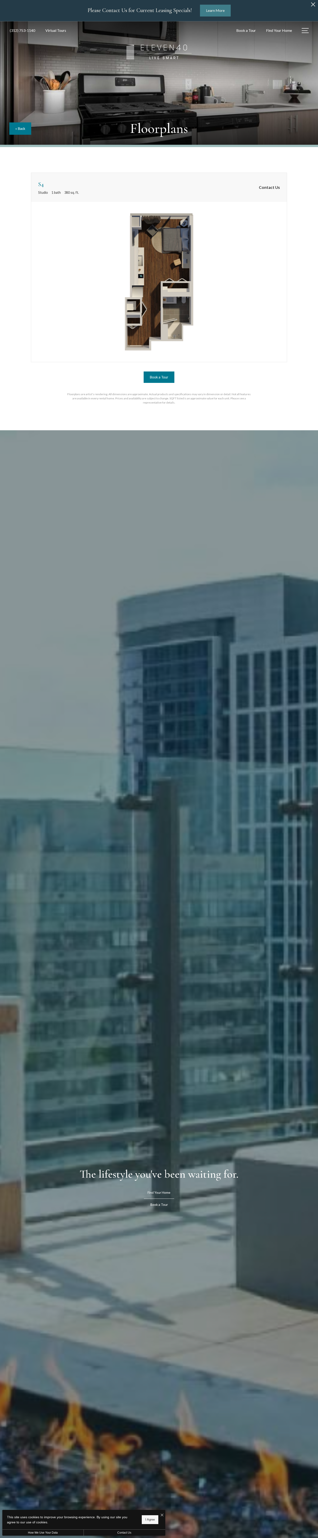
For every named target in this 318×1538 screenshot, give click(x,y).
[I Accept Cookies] (162, 1515)
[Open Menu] (305, 30)
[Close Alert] (313, 5)
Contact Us (124, 1532)
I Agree (150, 1519)
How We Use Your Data (43, 1532)
